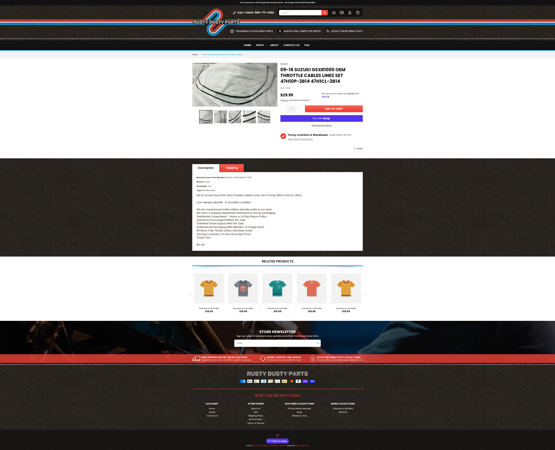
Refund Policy (255, 419)
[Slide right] (274, 117)
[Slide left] (195, 117)
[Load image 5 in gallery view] (263, 116)
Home (195, 54)
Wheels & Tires (299, 415)
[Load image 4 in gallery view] (249, 116)
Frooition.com (302, 446)
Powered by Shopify (277, 446)
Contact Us (212, 415)
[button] (358, 12)
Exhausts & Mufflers (343, 408)
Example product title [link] (209, 308)
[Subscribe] (317, 343)
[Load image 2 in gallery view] (220, 116)
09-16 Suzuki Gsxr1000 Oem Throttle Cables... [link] (223, 54)
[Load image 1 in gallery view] (205, 116)
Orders (212, 412)
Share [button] (360, 148)
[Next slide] (365, 294)
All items (343, 412)
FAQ (256, 412)
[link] (221, 358)
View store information (300, 139)
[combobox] (303, 12)
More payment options (322, 125)
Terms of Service (255, 423)
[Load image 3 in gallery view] (234, 116)
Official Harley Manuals (299, 408)
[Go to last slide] (190, 294)
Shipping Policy (255, 415)
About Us (255, 408)
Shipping (284, 100)
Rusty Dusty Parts (261, 446)
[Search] (324, 12)
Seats (299, 412)
